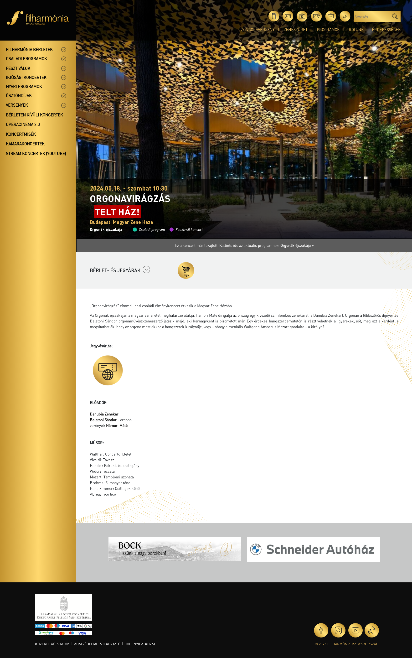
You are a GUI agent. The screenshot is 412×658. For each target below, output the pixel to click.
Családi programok (26, 58)
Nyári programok (24, 86)
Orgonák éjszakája (106, 229)
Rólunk (356, 29)
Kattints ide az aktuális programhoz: (266, 245)
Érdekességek (386, 29)
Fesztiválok (18, 68)
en (345, 16)
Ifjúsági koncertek (26, 77)
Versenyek (17, 105)
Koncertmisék (21, 134)
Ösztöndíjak (19, 95)
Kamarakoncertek (25, 143)
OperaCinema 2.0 (23, 124)
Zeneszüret (296, 29)
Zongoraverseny (257, 29)
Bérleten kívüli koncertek (34, 114)
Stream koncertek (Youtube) (36, 153)
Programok (328, 29)
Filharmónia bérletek (29, 49)
